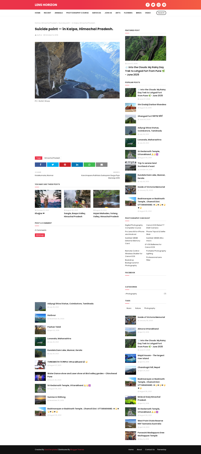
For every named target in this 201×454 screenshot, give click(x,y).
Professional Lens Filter (154, 258)
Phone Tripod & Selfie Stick (155, 233)
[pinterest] (164, 5)
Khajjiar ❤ (40, 213)
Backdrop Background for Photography (132, 263)
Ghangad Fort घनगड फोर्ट (150, 116)
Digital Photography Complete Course (134, 226)
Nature (138, 308)
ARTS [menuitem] (118, 13)
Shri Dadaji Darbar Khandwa (152, 104)
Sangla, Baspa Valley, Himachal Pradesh (75, 215)
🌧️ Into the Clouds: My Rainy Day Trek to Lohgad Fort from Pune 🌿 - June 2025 (145, 71)
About (139, 449)
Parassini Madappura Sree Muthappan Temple (151, 434)
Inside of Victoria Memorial (151, 187)
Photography (146, 294)
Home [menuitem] (37, 13)
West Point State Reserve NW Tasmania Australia (150, 422)
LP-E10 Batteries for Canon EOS (153, 245)
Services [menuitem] (96, 13)
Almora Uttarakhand (148, 328)
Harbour (51, 315)
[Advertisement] (77, 128)
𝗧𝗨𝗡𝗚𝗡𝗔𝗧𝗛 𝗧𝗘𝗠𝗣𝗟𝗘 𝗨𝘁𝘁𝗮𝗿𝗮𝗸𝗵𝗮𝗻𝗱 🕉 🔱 (67, 361)
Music (129, 308)
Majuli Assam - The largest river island (151, 357)
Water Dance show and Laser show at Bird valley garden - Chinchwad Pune (82, 375)
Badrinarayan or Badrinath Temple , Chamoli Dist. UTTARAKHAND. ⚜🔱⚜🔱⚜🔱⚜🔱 (83, 410)
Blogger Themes (77, 449)
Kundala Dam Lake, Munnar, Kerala (64, 350)
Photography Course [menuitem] (77, 13)
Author (39, 35)
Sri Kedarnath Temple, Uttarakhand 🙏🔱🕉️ (69, 385)
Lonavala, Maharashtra (59, 338)
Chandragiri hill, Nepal (149, 367)
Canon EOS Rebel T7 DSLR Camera (155, 226)
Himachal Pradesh (49, 23)
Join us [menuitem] (108, 13)
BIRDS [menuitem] (139, 13)
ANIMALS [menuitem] (59, 13)
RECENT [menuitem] (47, 13)
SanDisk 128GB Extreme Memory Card (132, 241)
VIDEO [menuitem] (148, 13)
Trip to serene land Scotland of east (147, 164)
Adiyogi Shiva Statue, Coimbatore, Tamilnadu (70, 303)
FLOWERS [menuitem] (128, 13)
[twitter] (153, 5)
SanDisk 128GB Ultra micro (154, 239)
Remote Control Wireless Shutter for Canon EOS (133, 254)
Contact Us (150, 449)
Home (37, 23)
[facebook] (148, 5)
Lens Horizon (46, 5)
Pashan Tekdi (54, 327)
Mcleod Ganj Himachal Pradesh (149, 398)
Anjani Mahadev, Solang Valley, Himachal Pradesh (106, 215)
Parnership (161, 449)
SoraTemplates (51, 449)
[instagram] (159, 5)
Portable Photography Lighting (156, 252)
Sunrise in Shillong (56, 397)
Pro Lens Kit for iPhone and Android (134, 233)
